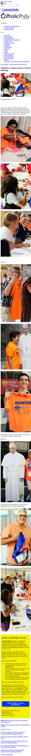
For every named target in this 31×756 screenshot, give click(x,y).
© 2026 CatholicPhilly (7, 754)
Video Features (8, 55)
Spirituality (7, 46)
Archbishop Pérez (9, 38)
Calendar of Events (9, 43)
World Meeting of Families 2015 (18, 64)
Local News (7, 35)
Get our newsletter (9, 28)
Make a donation (8, 58)
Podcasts (6, 49)
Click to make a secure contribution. (15, 703)
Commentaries (8, 47)
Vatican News (8, 41)
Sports (6, 50)
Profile (6, 52)
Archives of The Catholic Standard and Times (16, 61)
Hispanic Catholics (9, 53)
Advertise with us (9, 29)
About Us (6, 60)
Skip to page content (6, 1)
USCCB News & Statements (12, 40)
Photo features (4, 64)
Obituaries (7, 44)
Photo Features (8, 36)
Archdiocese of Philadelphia (11, 26)
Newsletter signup (9, 56)
